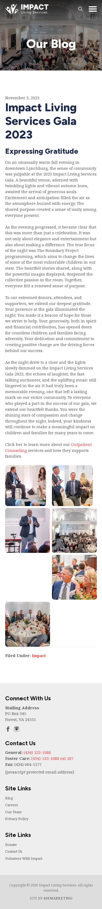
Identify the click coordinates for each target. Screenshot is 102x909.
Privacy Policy (16, 818)
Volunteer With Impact (23, 858)
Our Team (13, 812)
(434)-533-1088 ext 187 (52, 758)
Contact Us (13, 851)
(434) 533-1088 (37, 752)
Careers (11, 805)
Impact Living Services (27, 9)
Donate (11, 844)
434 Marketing (57, 898)
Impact (39, 655)
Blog (9, 798)
